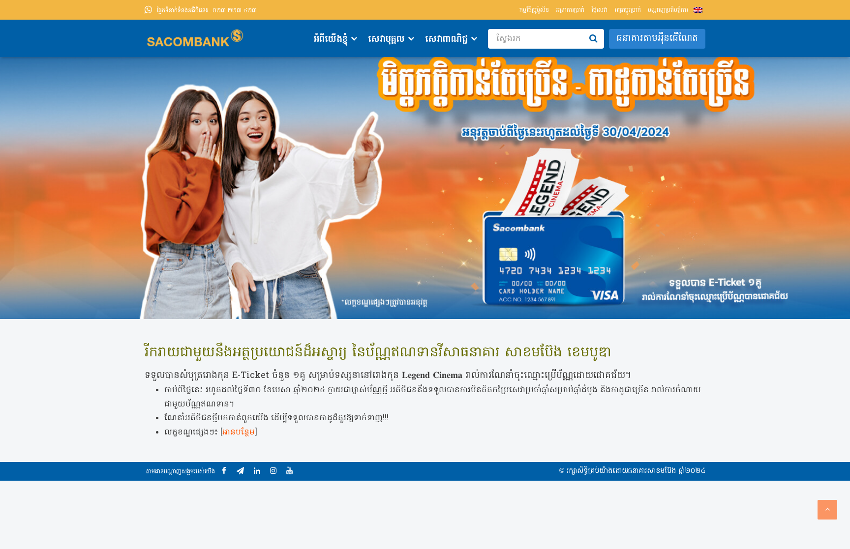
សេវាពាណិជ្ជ (446, 39)
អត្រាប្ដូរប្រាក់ (627, 10)
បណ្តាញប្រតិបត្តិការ (668, 10)
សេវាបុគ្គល (386, 39)
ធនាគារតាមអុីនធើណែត (657, 38)
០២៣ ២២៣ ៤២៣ (207, 10)
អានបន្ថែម (238, 432)
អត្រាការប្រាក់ (570, 10)
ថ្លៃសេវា (599, 10)
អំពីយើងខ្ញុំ (330, 39)
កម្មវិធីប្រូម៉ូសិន (534, 10)
